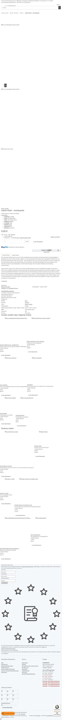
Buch (10, 224)
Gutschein (24, 672)
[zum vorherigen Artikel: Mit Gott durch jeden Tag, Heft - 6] (40, 13)
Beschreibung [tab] (6, 255)
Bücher (11, 221)
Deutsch (27, 302)
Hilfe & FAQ (25, 662)
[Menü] (59, 705)
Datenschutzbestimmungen (8, 648)
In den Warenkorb (6, 355)
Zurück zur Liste (4, 13)
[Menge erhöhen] (26, 244)
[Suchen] (59, 7)
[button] (51, 4)
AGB (43, 647)
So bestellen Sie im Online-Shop (30, 666)
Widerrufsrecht (5, 667)
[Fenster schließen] (2, 19)
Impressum (4, 672)
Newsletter (24, 669)
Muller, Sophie (5, 208)
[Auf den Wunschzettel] (5, 22)
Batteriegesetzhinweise (7, 666)
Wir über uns (25, 667)
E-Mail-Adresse (5, 578)
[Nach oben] (0, 719)
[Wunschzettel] (54, 4)
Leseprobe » (5, 215)
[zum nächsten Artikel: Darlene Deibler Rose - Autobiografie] (43, 13)
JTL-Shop (38, 715)
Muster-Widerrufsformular (8, 669)
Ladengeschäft (25, 670)
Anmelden (4, 582)
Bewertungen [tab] (15, 255)
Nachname (4, 574)
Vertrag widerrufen (7, 707)
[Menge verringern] (2, 241)
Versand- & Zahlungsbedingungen (10, 670)
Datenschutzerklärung (27, 566)
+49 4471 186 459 (47, 667)
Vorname (3, 569)
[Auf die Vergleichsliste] (2, 22)
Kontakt (24, 664)
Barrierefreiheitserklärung (28, 674)
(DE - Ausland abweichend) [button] (24, 237)
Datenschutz (4, 664)
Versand (13, 234)
